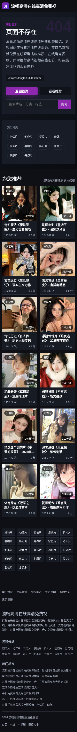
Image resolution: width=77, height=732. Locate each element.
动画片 (9, 558)
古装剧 (23, 567)
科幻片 (14, 146)
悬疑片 (58, 136)
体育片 (23, 558)
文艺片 (52, 558)
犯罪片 (38, 558)
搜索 (64, 104)
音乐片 (38, 549)
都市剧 (9, 549)
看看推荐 (55, 91)
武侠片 (9, 567)
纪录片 (67, 549)
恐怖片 (52, 549)
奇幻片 (28, 155)
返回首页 (21, 91)
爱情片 (43, 136)
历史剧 (43, 146)
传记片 (67, 558)
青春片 (58, 146)
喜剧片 (28, 146)
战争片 (23, 549)
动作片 (28, 136)
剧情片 (14, 136)
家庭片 (14, 155)
